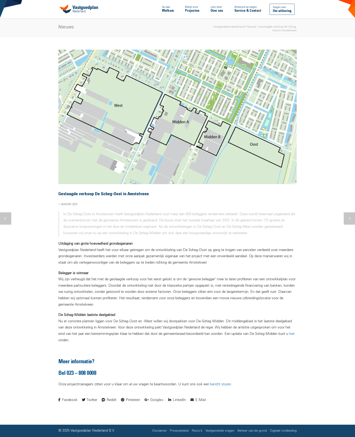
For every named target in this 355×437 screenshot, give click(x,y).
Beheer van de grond (252, 430)
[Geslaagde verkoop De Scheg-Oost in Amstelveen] (177, 117)
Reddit (111, 400)
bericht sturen (220, 384)
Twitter (91, 400)
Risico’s (197, 430)
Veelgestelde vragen (219, 430)
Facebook (69, 400)
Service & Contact (247, 9)
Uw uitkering (282, 9)
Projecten (192, 9)
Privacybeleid (179, 430)
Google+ (156, 400)
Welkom (168, 9)
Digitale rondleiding (283, 430)
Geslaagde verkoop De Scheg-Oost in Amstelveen (103, 194)
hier (292, 334)
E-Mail (200, 400)
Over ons (217, 9)
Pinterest (132, 400)
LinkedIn (179, 400)
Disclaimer (159, 430)
